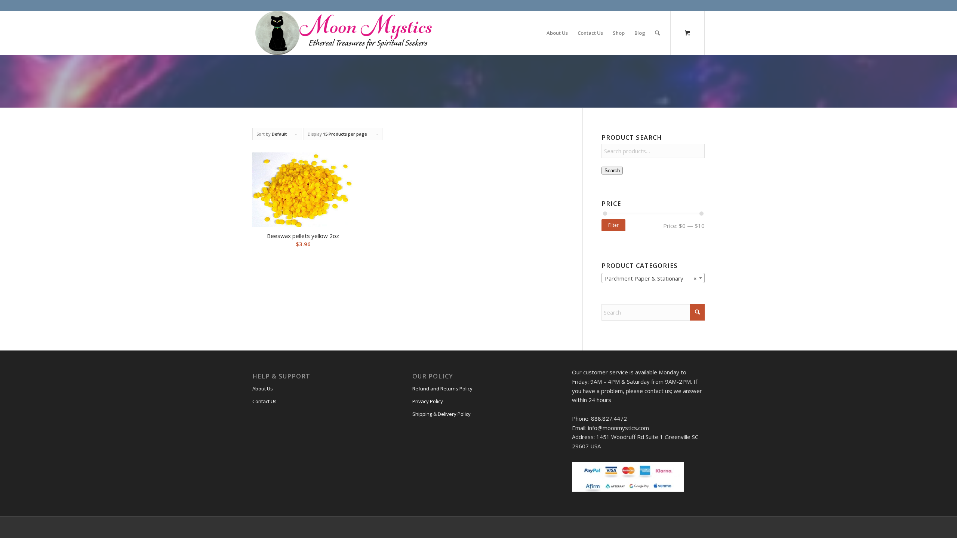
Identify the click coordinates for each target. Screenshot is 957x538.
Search (612, 170)
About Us (262, 388)
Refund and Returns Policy (442, 388)
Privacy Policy (427, 401)
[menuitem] (557, 33)
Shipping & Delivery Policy (441, 414)
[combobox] (653, 278)
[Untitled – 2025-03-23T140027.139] (342, 33)
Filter (613, 225)
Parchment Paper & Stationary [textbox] (651, 278)
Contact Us (264, 401)
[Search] (657, 33)
